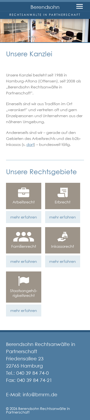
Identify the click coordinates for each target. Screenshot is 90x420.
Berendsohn (45, 7)
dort (30, 144)
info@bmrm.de (40, 394)
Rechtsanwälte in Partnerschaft (45, 15)
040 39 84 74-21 (34, 380)
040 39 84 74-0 (32, 373)
